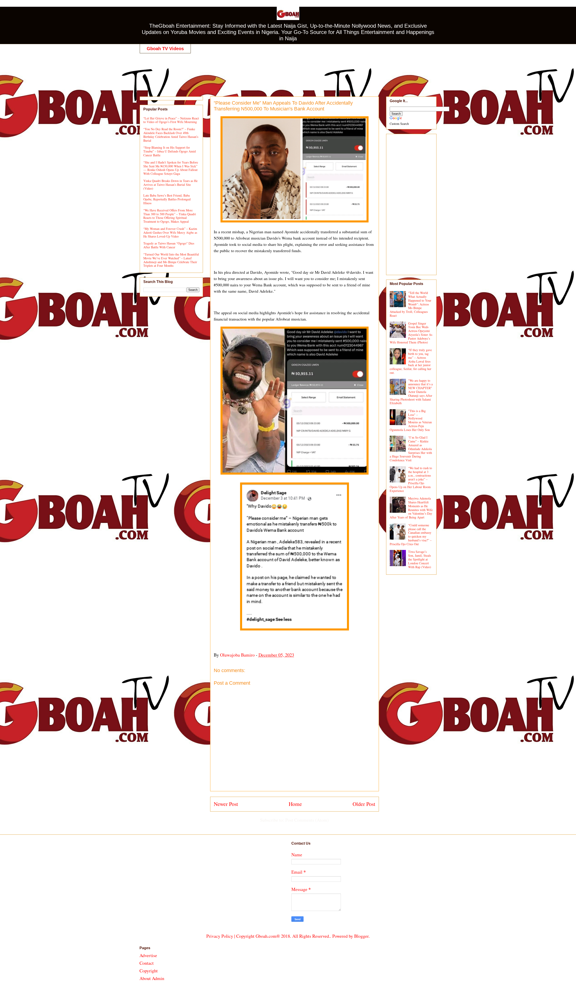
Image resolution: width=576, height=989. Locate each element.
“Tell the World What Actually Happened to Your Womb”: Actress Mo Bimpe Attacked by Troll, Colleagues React (411, 304)
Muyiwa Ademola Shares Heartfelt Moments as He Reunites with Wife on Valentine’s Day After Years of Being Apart (411, 507)
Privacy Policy (219, 936)
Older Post (364, 803)
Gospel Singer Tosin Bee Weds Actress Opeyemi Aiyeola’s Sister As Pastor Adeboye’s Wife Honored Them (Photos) (411, 332)
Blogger (361, 936)
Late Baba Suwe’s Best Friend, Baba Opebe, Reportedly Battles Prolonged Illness (167, 199)
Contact (147, 963)
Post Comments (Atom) (307, 820)
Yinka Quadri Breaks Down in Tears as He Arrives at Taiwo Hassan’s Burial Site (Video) (170, 185)
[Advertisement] (288, 70)
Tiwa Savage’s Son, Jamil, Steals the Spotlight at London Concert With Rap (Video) (419, 559)
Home (295, 803)
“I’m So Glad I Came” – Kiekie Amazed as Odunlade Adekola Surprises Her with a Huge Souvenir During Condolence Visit (411, 448)
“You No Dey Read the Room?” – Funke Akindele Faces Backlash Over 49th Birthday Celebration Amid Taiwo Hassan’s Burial (170, 134)
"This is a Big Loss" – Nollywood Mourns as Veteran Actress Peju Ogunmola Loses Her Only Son (411, 420)
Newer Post (226, 803)
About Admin (152, 978)
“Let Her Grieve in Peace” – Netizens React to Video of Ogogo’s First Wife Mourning (171, 120)
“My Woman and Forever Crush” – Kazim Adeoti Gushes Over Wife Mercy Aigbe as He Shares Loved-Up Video (170, 232)
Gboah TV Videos (165, 48)
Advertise (148, 955)
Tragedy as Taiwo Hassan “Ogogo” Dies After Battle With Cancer (168, 245)
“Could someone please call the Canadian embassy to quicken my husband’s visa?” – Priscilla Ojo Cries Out (411, 534)
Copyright (149, 971)
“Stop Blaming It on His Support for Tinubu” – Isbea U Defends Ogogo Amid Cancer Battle (169, 151)
